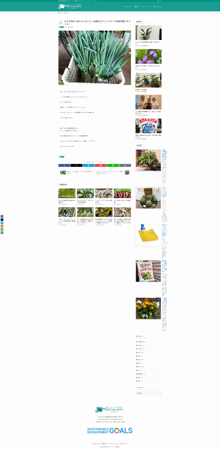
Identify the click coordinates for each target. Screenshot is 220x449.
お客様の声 (142, 342)
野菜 (140, 381)
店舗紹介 (104, 443)
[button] (64, 165)
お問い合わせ (123, 443)
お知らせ (141, 345)
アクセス (115, 443)
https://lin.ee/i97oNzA (67, 146)
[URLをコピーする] (125, 165)
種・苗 (61, 27)
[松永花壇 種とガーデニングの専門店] (70, 6)
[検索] (160, 1)
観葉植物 (141, 374)
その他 (141, 349)
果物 (140, 356)
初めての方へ (97, 443)
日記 (140, 352)
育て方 (141, 367)
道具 (140, 377)
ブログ (110, 443)
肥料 (140, 363)
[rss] (158, 1)
